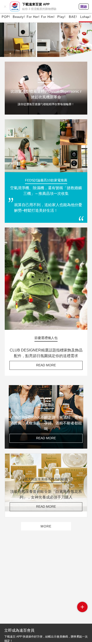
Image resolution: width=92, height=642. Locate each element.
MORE (46, 526)
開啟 (83, 6)
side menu (82, 607)
